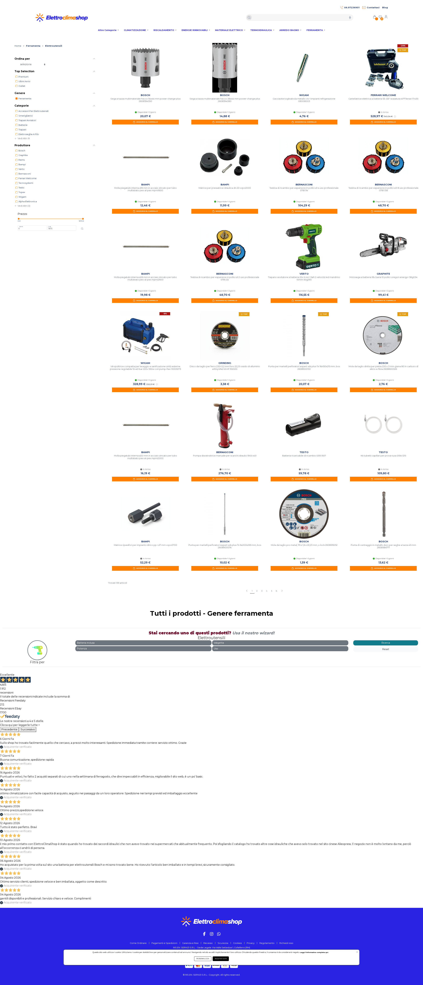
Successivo (28, 729)
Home (18, 46)
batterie (23, 125)
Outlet (22, 86)
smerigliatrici (26, 116)
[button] (282, 591)
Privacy (250, 943)
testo (21, 187)
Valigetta (219, 642)
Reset (385, 649)
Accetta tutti (221, 959)
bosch (22, 150)
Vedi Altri (24, 138)
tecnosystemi (26, 183)
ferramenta (25, 98)
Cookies (237, 943)
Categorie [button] (22, 105)
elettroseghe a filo (29, 134)
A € (50, 226)
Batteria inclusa (86, 642)
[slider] (18, 219)
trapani (22, 129)
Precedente (9, 729)
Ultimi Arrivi (24, 81)
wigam (22, 197)
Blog (385, 7)
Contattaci (373, 7)
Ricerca (385, 642)
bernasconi (25, 174)
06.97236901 (352, 7)
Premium (23, 77)
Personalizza (202, 959)
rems (22, 160)
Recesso (208, 943)
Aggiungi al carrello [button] (147, 122)
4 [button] (266, 591)
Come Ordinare (138, 943)
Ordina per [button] (22, 58)
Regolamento (266, 943)
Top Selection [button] (24, 71)
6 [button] (276, 591)
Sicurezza (223, 943)
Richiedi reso (286, 943)
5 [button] (271, 591)
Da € (21, 226)
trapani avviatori (27, 120)
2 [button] (256, 591)
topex (22, 192)
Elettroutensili (53, 46)
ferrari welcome (28, 178)
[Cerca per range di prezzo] (82, 229)
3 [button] (261, 591)
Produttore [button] (22, 145)
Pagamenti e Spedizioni (164, 943)
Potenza (82, 648)
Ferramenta (33, 46)
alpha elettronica (28, 201)
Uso (216, 648)
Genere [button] (20, 93)
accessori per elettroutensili (33, 111)
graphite (23, 155)
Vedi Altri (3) (24, 206)
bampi (22, 164)
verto (21, 169)
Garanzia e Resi (190, 943)
